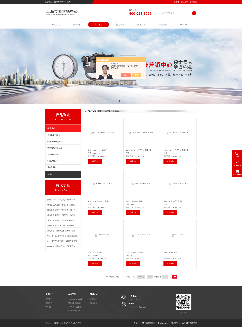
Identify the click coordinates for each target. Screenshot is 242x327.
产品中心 (99, 24)
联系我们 (193, 2)
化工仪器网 (184, 323)
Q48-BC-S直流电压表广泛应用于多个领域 (63, 246)
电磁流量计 (52, 161)
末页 (149, 277)
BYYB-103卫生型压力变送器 (76, 307)
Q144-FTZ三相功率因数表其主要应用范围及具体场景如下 (63, 236)
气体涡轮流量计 (54, 135)
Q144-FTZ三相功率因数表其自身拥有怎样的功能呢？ (63, 241)
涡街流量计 (52, 167)
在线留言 (184, 2)
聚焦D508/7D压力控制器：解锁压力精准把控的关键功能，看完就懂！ (63, 200)
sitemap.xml (165, 323)
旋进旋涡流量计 (54, 154)
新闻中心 (120, 24)
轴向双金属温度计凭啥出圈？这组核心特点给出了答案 (63, 205)
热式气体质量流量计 (55, 148)
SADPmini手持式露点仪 (76, 311)
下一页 (141, 277)
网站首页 (56, 24)
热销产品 (72, 294)
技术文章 (141, 24)
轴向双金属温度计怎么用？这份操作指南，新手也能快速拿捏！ (63, 220)
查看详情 (94, 161)
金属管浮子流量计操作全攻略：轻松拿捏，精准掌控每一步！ (63, 231)
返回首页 (175, 2)
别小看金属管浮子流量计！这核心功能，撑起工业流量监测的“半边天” (63, 226)
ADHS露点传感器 (74, 303)
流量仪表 (116, 111)
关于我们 (77, 24)
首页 (100, 111)
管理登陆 (193, 323)
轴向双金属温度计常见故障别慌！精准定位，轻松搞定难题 (63, 210)
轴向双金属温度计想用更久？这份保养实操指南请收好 (63, 215)
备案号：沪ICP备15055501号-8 (146, 323)
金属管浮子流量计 (55, 142)
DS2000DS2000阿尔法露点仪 (76, 299)
